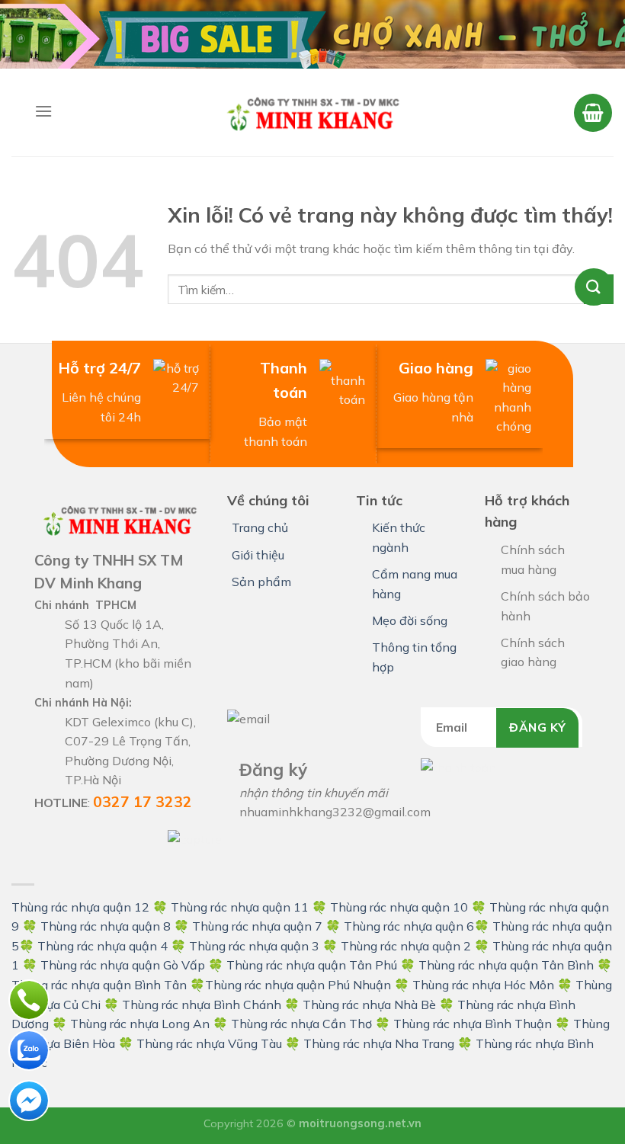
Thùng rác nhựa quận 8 (107, 926)
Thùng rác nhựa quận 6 (409, 926)
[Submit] (599, 289)
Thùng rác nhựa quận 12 (80, 907)
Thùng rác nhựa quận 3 (254, 945)
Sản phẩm (261, 581)
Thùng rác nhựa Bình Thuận (472, 1023)
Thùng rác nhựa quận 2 (406, 945)
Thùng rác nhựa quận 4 (102, 945)
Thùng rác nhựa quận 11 (240, 907)
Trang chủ (260, 527)
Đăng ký (537, 727)
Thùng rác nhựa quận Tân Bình (506, 965)
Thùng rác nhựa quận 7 (257, 926)
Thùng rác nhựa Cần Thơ (301, 1023)
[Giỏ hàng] (593, 113)
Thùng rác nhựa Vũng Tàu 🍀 (219, 1043)
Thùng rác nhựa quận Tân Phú (311, 965)
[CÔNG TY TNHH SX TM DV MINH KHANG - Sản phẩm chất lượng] (312, 112)
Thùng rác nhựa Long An (140, 1023)
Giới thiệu (258, 554)
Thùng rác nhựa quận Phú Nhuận (298, 984)
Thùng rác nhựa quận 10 (399, 907)
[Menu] (43, 111)
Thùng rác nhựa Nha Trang (378, 1043)
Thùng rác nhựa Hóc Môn (483, 984)
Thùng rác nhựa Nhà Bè (369, 1004)
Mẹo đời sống (409, 620)
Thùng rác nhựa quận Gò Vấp (122, 965)
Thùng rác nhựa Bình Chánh (201, 1004)
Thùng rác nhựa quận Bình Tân (99, 984)
